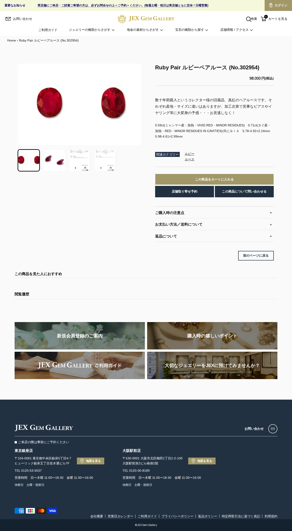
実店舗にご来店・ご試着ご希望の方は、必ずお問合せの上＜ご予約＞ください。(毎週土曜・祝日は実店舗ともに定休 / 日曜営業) (123, 5)
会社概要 (96, 516)
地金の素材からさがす (143, 30)
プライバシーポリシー (177, 516)
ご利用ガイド (47, 30)
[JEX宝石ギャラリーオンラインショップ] (146, 18)
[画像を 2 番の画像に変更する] (54, 160)
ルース (189, 159)
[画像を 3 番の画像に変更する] (79, 160)
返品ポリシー (207, 516)
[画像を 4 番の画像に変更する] (105, 160)
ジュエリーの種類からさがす (89, 30)
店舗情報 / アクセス (234, 30)
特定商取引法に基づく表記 (241, 516)
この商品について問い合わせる (244, 191)
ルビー (189, 153)
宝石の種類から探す (189, 30)
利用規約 (271, 516)
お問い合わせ (254, 428)
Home (11, 40)
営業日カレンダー (120, 516)
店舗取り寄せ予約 (184, 191)
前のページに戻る (256, 255)
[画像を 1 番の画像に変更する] (28, 160)
